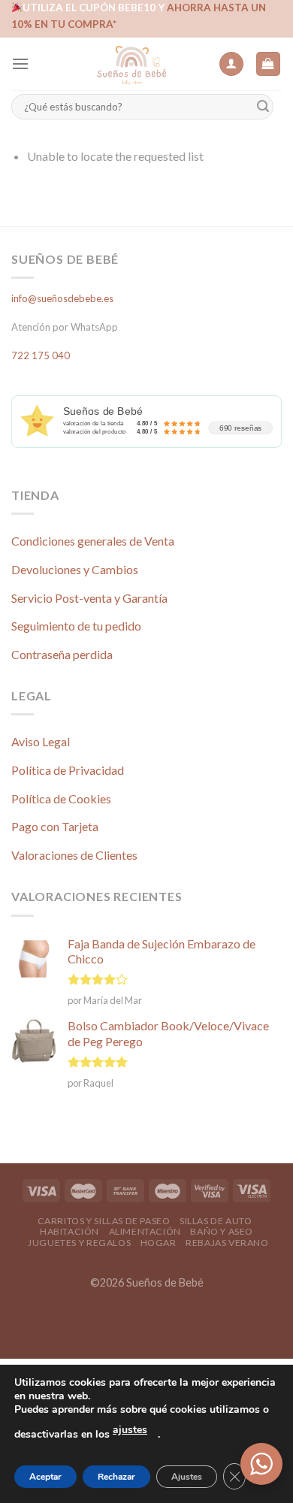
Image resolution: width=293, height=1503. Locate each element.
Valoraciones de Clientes (74, 855)
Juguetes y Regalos (79, 1242)
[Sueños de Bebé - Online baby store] (131, 64)
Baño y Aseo (221, 1231)
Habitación (69, 1231)
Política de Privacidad (67, 770)
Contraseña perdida (62, 654)
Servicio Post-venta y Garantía (89, 598)
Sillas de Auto (216, 1220)
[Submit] (263, 107)
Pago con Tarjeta (54, 826)
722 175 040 (40, 355)
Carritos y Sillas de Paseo (104, 1220)
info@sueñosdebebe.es (62, 298)
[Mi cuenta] (231, 64)
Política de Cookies (61, 798)
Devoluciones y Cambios (74, 569)
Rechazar (116, 1477)
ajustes (130, 1430)
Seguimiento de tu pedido (76, 625)
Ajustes (186, 1477)
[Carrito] (268, 64)
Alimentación (145, 1231)
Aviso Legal (40, 741)
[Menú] (20, 63)
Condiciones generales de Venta (92, 541)
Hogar (158, 1242)
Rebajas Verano (227, 1242)
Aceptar (45, 1477)
